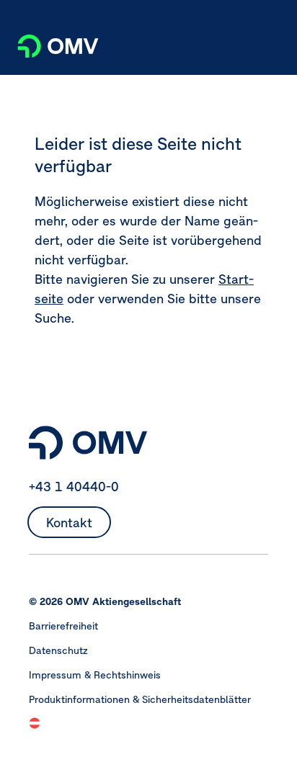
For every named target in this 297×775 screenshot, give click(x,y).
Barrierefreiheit (63, 625)
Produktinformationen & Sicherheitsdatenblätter (140, 699)
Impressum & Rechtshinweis (95, 674)
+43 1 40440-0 (74, 486)
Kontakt (69, 522)
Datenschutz (58, 650)
